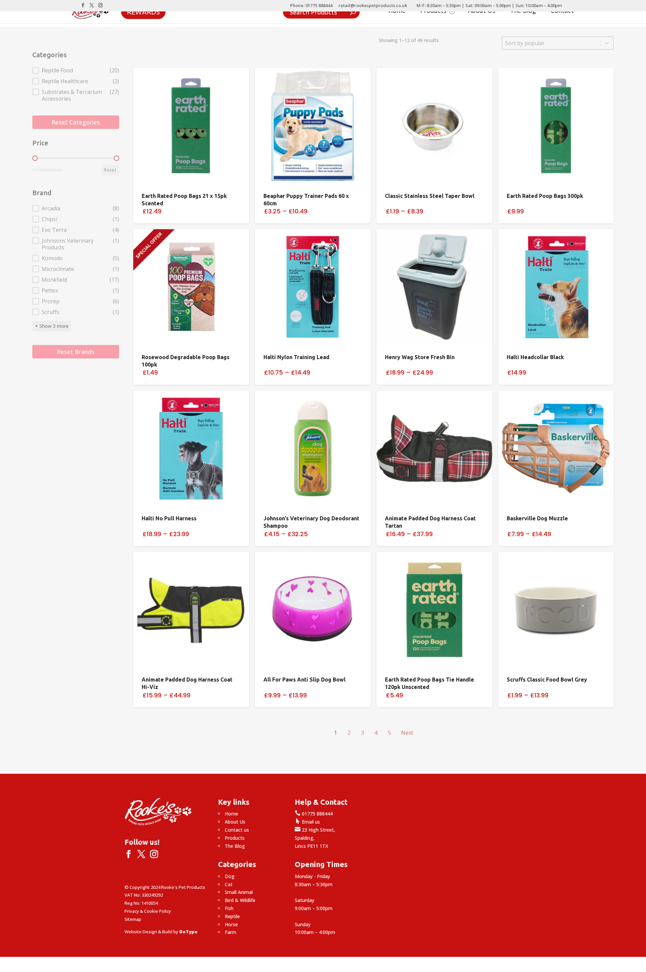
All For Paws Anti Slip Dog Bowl (304, 679)
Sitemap (132, 919)
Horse (231, 924)
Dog (230, 876)
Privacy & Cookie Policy (147, 911)
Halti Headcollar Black (535, 357)
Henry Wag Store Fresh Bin (420, 357)
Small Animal (239, 892)
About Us (481, 11)
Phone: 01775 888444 (311, 5)
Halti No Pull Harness (169, 518)
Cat (228, 884)
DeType (188, 932)
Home (396, 11)
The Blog (523, 11)
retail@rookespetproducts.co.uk (372, 5)
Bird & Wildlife (240, 900)
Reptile (232, 916)
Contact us (237, 830)
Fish (229, 908)
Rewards (143, 11)
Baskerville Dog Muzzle (537, 518)
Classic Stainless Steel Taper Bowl (429, 196)
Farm (230, 932)
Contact (562, 11)
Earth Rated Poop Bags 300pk (545, 196)
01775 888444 (314, 813)
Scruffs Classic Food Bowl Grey (547, 679)
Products (235, 838)
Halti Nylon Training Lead (296, 357)
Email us (307, 822)
